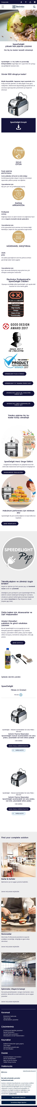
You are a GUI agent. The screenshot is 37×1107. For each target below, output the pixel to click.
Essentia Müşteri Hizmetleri (12, 1057)
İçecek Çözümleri (8, 1032)
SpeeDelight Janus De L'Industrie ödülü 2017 (18, 393)
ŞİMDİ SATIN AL (18, 642)
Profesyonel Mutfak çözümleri (13, 1030)
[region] (18, 1087)
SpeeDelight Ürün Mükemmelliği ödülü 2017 (18, 404)
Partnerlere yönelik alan (11, 1047)
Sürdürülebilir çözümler (10, 1020)
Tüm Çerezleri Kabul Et (18, 1097)
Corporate (4, 2)
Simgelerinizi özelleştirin (13, 472)
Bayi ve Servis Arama (10, 1060)
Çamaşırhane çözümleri (10, 1034)
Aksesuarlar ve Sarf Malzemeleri (13, 1036)
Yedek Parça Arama (9, 1062)
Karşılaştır (20, 750)
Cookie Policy (13, 1093)
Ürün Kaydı (6, 1045)
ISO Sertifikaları (8, 1049)
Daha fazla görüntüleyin (18, 746)
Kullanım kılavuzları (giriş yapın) (13, 1044)
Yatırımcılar (7, 1018)
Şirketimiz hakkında (9, 1016)
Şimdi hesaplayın (10, 523)
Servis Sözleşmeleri (9, 1058)
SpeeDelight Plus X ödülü (14, 374)
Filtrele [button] (16, 695)
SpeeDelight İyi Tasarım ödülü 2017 (18, 383)
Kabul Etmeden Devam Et (29, 1071)
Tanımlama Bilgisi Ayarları (18, 1102)
